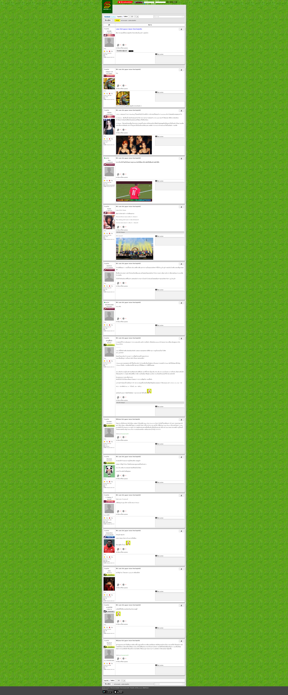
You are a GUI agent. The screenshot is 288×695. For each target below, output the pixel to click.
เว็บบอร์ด (132, 687)
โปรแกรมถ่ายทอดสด (114, 687)
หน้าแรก (104, 687)
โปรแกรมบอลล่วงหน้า (124, 687)
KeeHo (109, 209)
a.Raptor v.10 (109, 71)
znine (109, 571)
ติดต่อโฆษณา (146, 687)
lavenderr (109, 421)
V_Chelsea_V (109, 497)
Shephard (109, 643)
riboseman (109, 459)
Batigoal (123, 232)
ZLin (109, 160)
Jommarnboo (109, 533)
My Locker (160, 54)
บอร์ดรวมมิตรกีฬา (132, 20)
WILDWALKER (109, 304)
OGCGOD (118, 232)
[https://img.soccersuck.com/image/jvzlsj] (134, 259)
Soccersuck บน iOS (124, 433)
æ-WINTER (109, 607)
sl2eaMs (109, 31)
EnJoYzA (109, 266)
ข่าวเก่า (108, 687)
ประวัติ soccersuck (138, 687)
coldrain (109, 112)
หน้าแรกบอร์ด (124, 20)
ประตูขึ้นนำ (109, 340)
